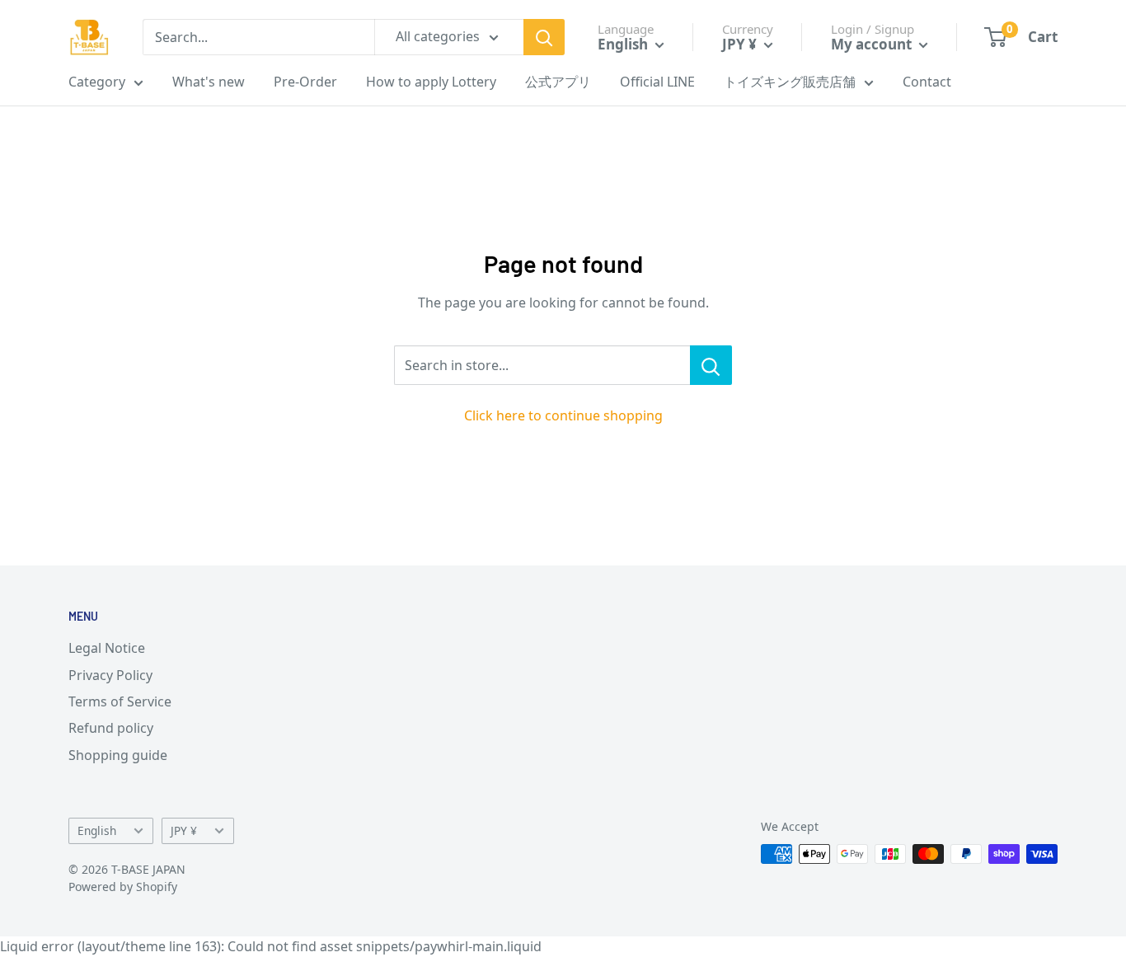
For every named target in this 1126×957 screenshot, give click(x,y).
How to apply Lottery (431, 82)
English (96, 830)
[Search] (544, 37)
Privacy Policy (110, 675)
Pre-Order (305, 82)
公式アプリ (558, 82)
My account (873, 44)
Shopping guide (117, 755)
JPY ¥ (184, 830)
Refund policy (110, 728)
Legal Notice (106, 648)
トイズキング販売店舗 (790, 82)
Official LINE (657, 82)
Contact (927, 82)
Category (96, 82)
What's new (208, 82)
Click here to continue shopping (563, 415)
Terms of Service (119, 701)
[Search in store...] (711, 365)
